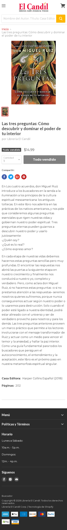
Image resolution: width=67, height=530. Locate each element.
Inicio (5, 29)
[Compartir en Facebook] (4, 176)
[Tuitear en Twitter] (10, 176)
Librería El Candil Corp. (14, 506)
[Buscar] (60, 19)
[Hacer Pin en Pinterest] (23, 176)
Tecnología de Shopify (40, 506)
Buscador (7, 495)
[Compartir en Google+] (17, 176)
